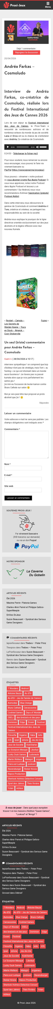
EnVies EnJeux (14, 615)
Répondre (44, 403)
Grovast (10, 667)
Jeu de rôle (37, 740)
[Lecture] (8, 147)
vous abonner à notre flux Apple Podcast (26, 180)
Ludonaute (34, 754)
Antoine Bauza (14, 693)
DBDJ (10, 717)
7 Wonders (13, 688)
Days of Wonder (33, 712)
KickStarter (31, 744)
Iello (40, 735)
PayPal (7, 170)
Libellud (34, 749)
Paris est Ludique (16, 764)
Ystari (10, 788)
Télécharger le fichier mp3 (25, 153)
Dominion (12, 722)
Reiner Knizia (30, 769)
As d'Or (28, 693)
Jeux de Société (15, 744)
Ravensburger (14, 769)
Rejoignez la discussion (26, 52)
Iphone (25, 740)
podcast (32, 764)
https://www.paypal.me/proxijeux (28, 170)
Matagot (29, 759)
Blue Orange (26, 703)
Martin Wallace (15, 759)
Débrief (23, 667)
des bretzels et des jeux (28, 717)
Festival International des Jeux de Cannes (24, 729)
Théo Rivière (33, 783)
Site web (8, 486)
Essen (31, 722)
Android (25, 688)
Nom (7, 464)
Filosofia (12, 735)
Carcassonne (30, 707)
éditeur (19, 788)
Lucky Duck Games (17, 754)
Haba (32, 735)
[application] (26, 147)
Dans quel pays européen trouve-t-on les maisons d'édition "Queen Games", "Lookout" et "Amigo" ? (26, 811)
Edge (22, 722)
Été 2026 (11, 598)
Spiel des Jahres (16, 783)
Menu (48, 7)
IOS (9, 740)
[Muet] (37, 147)
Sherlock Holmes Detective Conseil (25, 778)
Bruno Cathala (14, 707)
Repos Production (16, 774)
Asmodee (12, 703)
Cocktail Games (15, 712)
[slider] (43, 146)
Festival (41, 722)
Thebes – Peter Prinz (36, 643)
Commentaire (12, 429)
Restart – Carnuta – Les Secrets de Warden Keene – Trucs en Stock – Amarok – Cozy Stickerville (15, 327)
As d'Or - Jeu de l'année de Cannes (24, 698)
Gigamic (23, 735)
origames (40, 759)
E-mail (8, 475)
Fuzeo (44, 320)
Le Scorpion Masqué (18, 749)
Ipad (17, 740)
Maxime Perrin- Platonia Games (22, 603)
